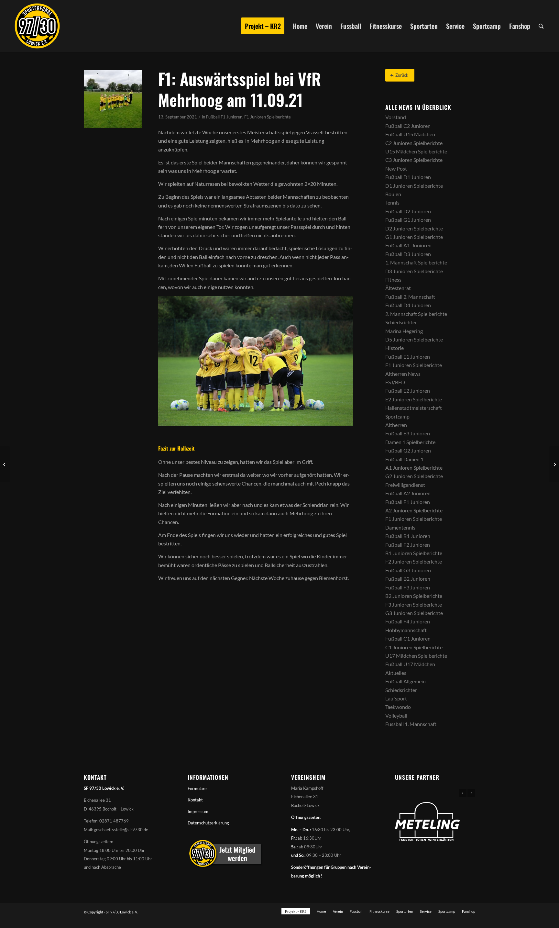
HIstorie (394, 348)
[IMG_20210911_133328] (113, 99)
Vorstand (395, 117)
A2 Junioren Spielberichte (414, 510)
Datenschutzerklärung (208, 822)
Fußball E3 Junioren (407, 433)
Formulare (197, 788)
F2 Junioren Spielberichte (413, 561)
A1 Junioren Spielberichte (414, 467)
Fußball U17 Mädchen (410, 664)
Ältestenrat (398, 288)
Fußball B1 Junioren (407, 536)
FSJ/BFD (395, 382)
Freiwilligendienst (405, 485)
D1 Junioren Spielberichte (414, 186)
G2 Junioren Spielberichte (414, 476)
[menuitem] (263, 26)
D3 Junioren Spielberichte (414, 271)
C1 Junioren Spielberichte (414, 647)
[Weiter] (471, 793)
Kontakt (195, 799)
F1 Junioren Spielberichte (267, 116)
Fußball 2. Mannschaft (410, 297)
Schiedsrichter (401, 322)
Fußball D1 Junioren (408, 177)
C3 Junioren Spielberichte (414, 160)
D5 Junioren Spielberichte (414, 339)
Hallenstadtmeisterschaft (413, 408)
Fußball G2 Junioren (408, 450)
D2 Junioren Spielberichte (414, 228)
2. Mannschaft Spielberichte (416, 314)
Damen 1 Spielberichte (410, 442)
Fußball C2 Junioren (408, 126)
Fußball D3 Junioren (408, 254)
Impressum (198, 811)
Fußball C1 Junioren (408, 638)
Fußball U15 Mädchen (410, 134)
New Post (396, 168)
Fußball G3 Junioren (408, 570)
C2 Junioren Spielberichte (414, 143)
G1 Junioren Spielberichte (414, 237)
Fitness (393, 279)
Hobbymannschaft (406, 630)
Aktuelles (395, 673)
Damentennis (400, 527)
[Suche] (541, 26)
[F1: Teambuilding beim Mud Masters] (554, 464)
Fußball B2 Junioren (407, 579)
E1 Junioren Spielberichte (413, 365)
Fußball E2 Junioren (407, 390)
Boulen (393, 194)
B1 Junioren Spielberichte (413, 553)
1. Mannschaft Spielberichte (416, 262)
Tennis (392, 202)
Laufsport (396, 698)
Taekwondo (398, 707)
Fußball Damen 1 (404, 459)
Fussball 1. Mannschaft (410, 724)
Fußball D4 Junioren (408, 305)
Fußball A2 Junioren (408, 493)
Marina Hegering (404, 331)
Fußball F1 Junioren (224, 116)
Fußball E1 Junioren (407, 356)
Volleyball (396, 715)
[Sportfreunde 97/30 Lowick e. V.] (37, 26)
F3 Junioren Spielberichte (413, 604)
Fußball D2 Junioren (408, 211)
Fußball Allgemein (405, 681)
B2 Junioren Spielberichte (413, 596)
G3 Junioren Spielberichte (414, 613)
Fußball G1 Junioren (408, 220)
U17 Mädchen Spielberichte (416, 656)
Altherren (396, 425)
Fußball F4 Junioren (407, 621)
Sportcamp (397, 416)
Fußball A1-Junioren (408, 245)
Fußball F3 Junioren (407, 587)
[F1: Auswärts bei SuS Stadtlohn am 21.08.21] (5, 464)
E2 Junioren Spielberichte (413, 399)
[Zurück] (462, 793)
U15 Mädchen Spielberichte (416, 151)
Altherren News (403, 374)
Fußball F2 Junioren (407, 545)
